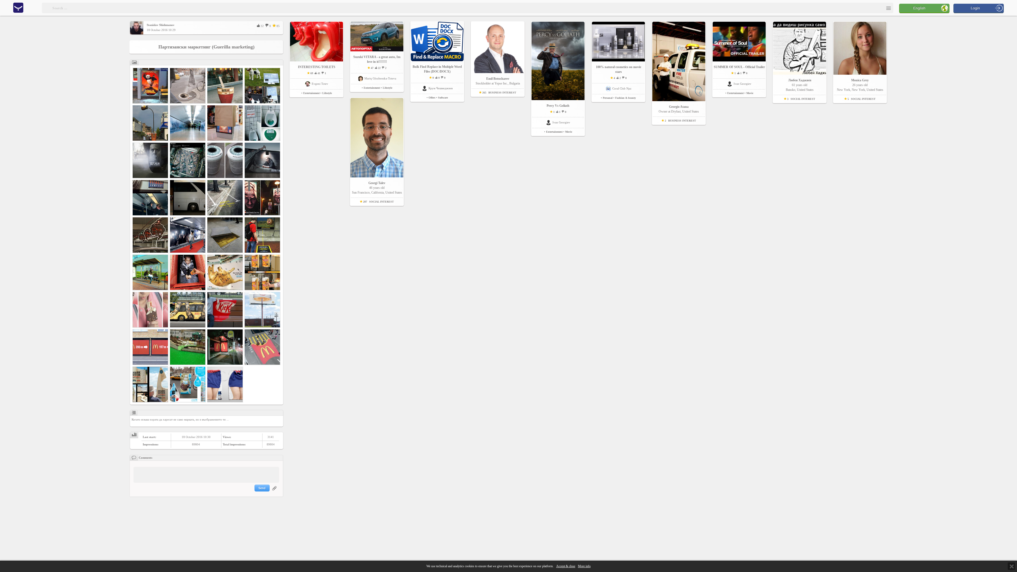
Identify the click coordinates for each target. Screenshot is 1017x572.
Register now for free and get (452, 251)
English (919, 8)
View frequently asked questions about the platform (476, 275)
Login (975, 8)
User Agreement (455, 279)
